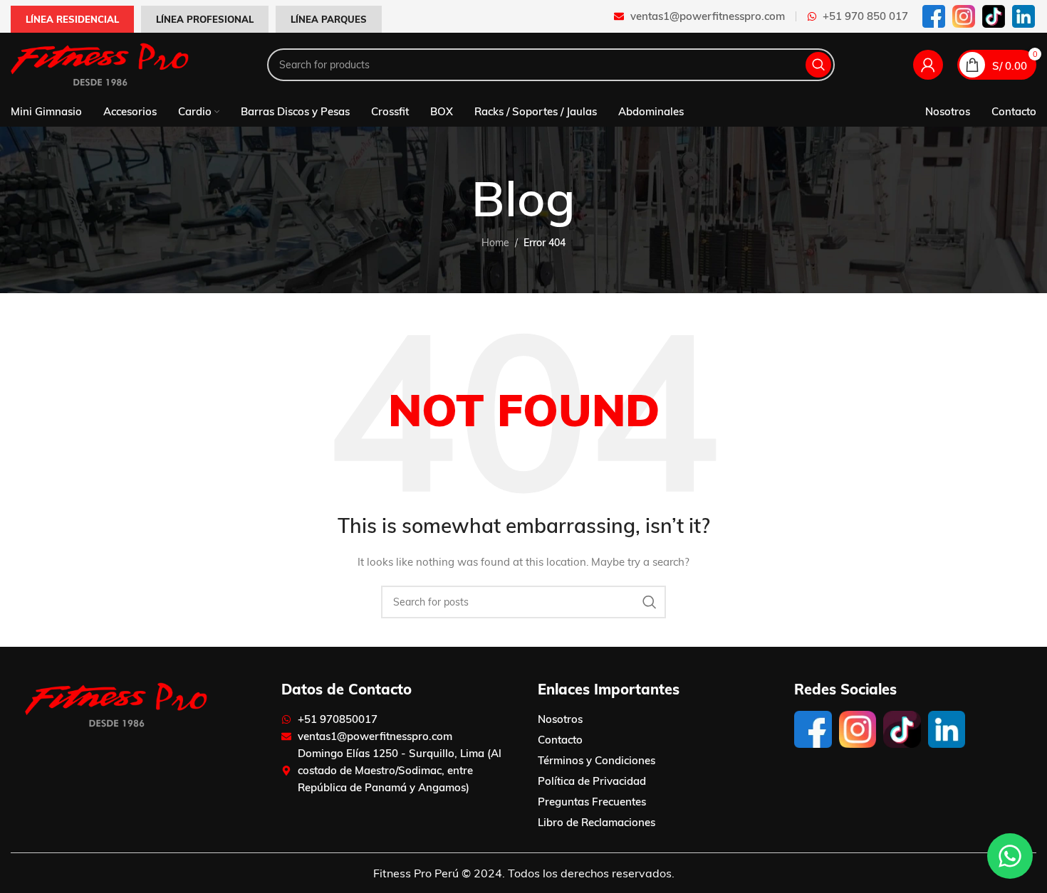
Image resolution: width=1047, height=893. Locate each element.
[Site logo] (100, 64)
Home (495, 242)
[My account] (928, 65)
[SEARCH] (818, 65)
